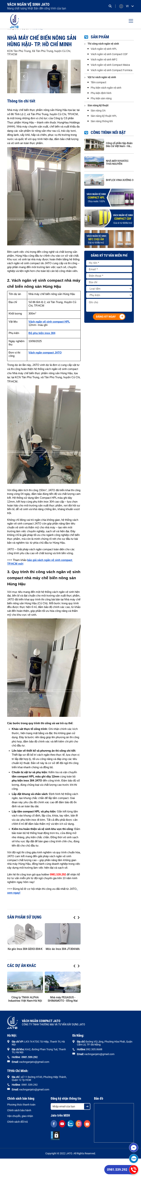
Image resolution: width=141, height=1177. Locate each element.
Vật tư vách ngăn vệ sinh (102, 77)
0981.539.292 (117, 1169)
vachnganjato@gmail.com (34, 1061)
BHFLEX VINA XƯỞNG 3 (119, 180)
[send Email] (87, 1106)
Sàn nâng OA (98, 110)
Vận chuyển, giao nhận (20, 1116)
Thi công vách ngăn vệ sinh (103, 43)
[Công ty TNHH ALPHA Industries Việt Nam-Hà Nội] (25, 982)
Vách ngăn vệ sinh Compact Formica (111, 70)
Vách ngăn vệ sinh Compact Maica (110, 64)
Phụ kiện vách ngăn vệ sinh (106, 87)
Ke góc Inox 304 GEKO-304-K (25, 949)
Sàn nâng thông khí (102, 121)
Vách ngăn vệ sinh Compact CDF (109, 54)
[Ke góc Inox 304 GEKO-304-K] (25, 934)
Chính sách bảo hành (19, 1110)
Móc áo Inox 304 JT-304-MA (63, 949)
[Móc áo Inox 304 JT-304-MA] (63, 934)
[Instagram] (79, 1123)
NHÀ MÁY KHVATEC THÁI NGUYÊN (117, 162)
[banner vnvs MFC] (109, 239)
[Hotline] (133, 1169)
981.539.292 (30, 1057)
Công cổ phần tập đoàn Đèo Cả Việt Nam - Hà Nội (119, 145)
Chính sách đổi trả (17, 1121)
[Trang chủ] (14, 20)
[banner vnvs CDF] (109, 218)
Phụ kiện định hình (101, 93)
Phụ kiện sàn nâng (101, 98)
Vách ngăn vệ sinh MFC (104, 59)
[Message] (133, 1147)
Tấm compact (98, 82)
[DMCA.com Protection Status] (55, 1135)
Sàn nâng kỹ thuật (98, 105)
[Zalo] (133, 1158)
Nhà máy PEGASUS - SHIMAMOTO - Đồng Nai (63, 999)
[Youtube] (62, 1123)
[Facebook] (54, 1123)
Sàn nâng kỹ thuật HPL (104, 115)
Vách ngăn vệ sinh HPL (104, 48)
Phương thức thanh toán (21, 1104)
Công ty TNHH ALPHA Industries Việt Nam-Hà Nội (25, 999)
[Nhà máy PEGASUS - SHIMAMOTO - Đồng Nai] (63, 982)
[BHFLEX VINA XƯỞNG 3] (94, 180)
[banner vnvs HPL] (109, 198)
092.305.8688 (94, 1049)
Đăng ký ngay (106, 316)
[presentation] (24, 76)
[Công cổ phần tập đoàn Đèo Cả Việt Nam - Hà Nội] (94, 145)
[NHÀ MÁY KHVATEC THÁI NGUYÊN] (94, 162)
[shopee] (87, 1123)
